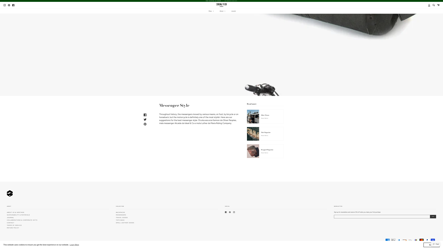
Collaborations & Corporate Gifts (22, 220)
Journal (233, 11)
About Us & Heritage (15, 212)
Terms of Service (14, 225)
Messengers (121, 215)
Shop (210, 11)
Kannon (216, 120)
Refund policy (13, 228)
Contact (10, 223)
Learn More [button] (74, 245)
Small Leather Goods (125, 223)
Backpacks (120, 212)
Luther (204, 123)
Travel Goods (122, 217)
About (222, 11)
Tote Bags (120, 220)
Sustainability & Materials (18, 215)
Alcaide (178, 123)
